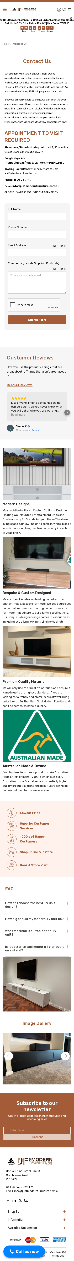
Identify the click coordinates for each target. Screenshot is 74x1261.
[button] (7, 412)
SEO (63, 1252)
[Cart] (69, 9)
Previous (8, 1056)
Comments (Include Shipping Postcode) (37, 264)
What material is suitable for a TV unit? (30, 932)
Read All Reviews (20, 385)
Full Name (14, 209)
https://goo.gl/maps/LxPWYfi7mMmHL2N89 (35, 162)
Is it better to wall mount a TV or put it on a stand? (34, 948)
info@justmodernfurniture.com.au (35, 186)
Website (54, 1252)
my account (59, 10)
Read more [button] (18, 414)
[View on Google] (10, 428)
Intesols (59, 1256)
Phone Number (17, 227)
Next (65, 1056)
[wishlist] (64, 10)
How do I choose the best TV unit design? (30, 905)
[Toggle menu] (4, 9)
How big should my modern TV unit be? (34, 919)
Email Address (37, 246)
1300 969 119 (22, 179)
